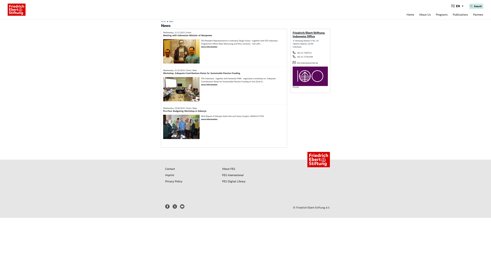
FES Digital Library (234, 181)
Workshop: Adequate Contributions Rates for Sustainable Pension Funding (201, 73)
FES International (233, 175)
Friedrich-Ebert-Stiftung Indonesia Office (309, 34)
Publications (460, 14)
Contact (170, 169)
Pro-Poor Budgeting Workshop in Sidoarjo (184, 111)
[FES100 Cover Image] (310, 76)
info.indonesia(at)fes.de (307, 63)
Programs (442, 14)
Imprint (169, 175)
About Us (425, 14)
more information (209, 47)
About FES (228, 169)
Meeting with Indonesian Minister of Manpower (187, 35)
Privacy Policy (173, 181)
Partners (478, 14)
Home (410, 14)
